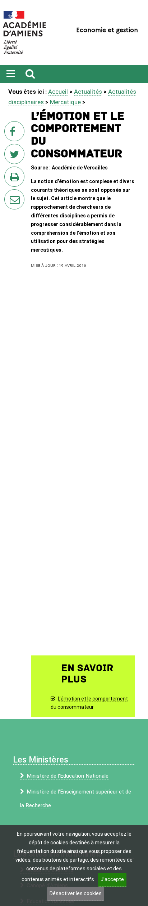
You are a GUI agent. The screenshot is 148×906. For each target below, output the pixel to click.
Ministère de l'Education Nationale (67, 776)
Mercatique (65, 102)
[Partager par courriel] (10, 195)
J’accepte (112, 879)
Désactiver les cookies (76, 893)
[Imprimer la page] (16, 179)
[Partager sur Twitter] (16, 156)
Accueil (58, 91)
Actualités (88, 91)
